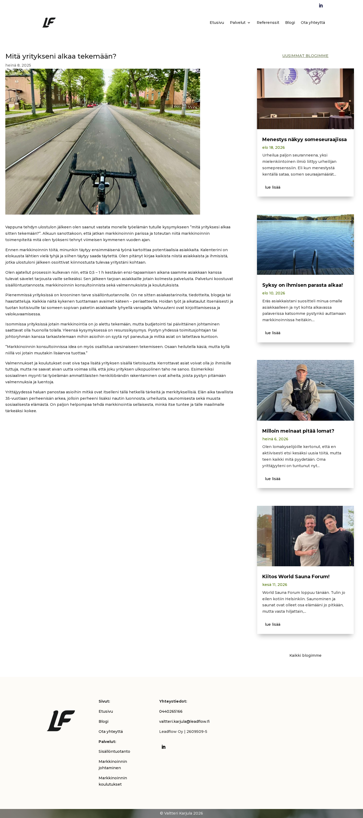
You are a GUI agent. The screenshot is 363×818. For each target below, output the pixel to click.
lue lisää (272, 187)
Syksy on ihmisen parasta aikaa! (302, 285)
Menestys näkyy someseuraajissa (304, 139)
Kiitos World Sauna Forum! (296, 577)
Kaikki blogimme (305, 655)
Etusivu (217, 22)
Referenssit (268, 22)
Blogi (290, 22)
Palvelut (238, 22)
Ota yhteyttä (313, 22)
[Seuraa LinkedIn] (320, 5)
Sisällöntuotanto (114, 751)
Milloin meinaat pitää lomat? (298, 431)
